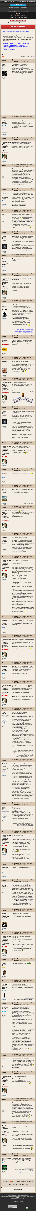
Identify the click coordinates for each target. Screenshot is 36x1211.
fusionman (5, 305)
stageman (5, 361)
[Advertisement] (18, 97)
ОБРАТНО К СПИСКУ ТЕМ (18, 1184)
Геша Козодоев (6, 142)
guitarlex (4, 340)
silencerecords (6, 1158)
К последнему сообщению (26, 1181)
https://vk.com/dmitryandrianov (25, 332)
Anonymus (5, 867)
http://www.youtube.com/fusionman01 (24, 331)
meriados (5, 121)
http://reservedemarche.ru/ (26, 354)
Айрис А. (4, 236)
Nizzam (4, 489)
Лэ (3, 884)
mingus (4, 913)
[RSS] (18, 14)
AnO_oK (4, 193)
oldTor (4, 712)
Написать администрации (18, 1202)
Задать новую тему (18, 20)
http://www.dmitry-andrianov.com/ (25, 329)
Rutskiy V (5, 963)
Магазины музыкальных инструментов (18, 11)
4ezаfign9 (5, 473)
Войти (25, 17)
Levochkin (5, 1007)
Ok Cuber (5, 984)
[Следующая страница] (18, 1182)
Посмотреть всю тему (27, 56)
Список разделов (18, 27)
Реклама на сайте (18, 1201)
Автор (4, 60)
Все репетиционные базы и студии (18, 7)
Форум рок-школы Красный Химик (18, 23)
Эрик (3, 64)
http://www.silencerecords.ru (26, 1172)
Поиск (20, 17)
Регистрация (12, 17)
